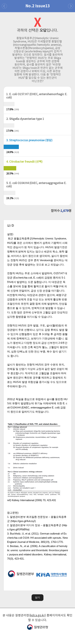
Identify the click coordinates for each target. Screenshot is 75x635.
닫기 (37, 597)
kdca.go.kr (37, 615)
